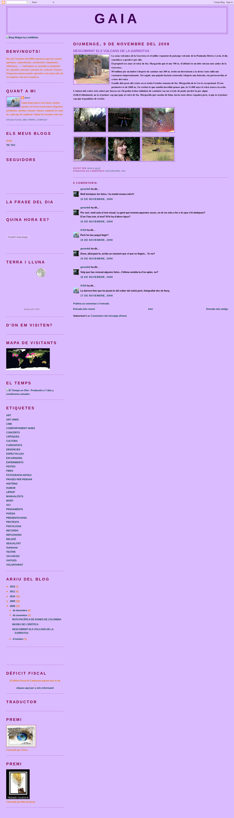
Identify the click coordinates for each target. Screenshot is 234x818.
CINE (9, 424)
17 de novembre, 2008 (96, 295)
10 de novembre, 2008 (96, 199)
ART (8, 415)
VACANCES (13, 556)
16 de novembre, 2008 (96, 277)
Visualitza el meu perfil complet (26, 120)
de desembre (20, 610)
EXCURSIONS (113, 171)
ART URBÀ (12, 419)
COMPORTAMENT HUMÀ (20, 428)
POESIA (10, 513)
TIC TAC (10, 145)
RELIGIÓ (11, 539)
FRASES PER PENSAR (19, 479)
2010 (13, 596)
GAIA (117, 18)
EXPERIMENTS (14, 462)
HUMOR (10, 488)
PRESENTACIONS (16, 517)
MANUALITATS (14, 496)
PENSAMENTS (14, 509)
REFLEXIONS (13, 534)
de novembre (20, 615)
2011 (13, 591)
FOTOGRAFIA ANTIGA (19, 475)
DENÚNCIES (13, 449)
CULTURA (12, 441)
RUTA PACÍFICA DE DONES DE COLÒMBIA (36, 619)
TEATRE (11, 551)
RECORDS (12, 530)
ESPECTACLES (15, 453)
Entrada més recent (84, 309)
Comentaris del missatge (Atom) (109, 315)
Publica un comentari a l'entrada (91, 303)
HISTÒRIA (12, 483)
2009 (13, 601)
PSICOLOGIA (13, 526)
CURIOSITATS (14, 445)
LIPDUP (10, 492)
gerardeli (85, 189)
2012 (13, 586)
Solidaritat (12, 547)
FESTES (10, 466)
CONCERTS (13, 432)
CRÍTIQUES (12, 436)
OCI (124, 171)
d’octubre (18, 639)
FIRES (9, 470)
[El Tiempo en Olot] (35, 394)
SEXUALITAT (13, 543)
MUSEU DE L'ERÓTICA (25, 624)
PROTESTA (12, 522)
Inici (150, 309)
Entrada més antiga (217, 309)
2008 (13, 606)
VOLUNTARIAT (14, 564)
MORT (9, 500)
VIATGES (11, 560)
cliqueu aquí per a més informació (35, 688)
